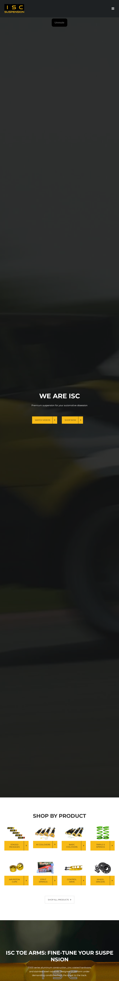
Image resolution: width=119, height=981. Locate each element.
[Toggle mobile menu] (113, 8)
